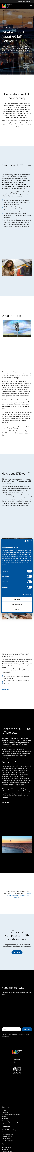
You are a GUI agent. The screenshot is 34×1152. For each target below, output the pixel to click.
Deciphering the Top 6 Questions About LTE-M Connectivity (18, 895)
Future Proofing (7, 1136)
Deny (17, 609)
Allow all (17, 599)
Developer (5, 1149)
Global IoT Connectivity (9, 1130)
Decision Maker (7, 1147)
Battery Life (5, 1132)
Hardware (5, 1118)
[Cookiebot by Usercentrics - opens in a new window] (24, 541)
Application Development (10, 1123)
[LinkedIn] (15, 1062)
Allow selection (17, 604)
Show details (25, 594)
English (28, 1)
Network (4, 1116)
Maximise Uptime (7, 1134)
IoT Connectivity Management (11, 1114)
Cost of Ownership (7, 1140)
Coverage (5, 1112)
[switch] (29, 576)
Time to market (6, 1138)
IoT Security (5, 1120)
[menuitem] (22, 1)
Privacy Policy (5, 1036)
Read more (5, 689)
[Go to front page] (17, 1052)
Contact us (17, 952)
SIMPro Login (22, 1)
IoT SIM (4, 1110)
